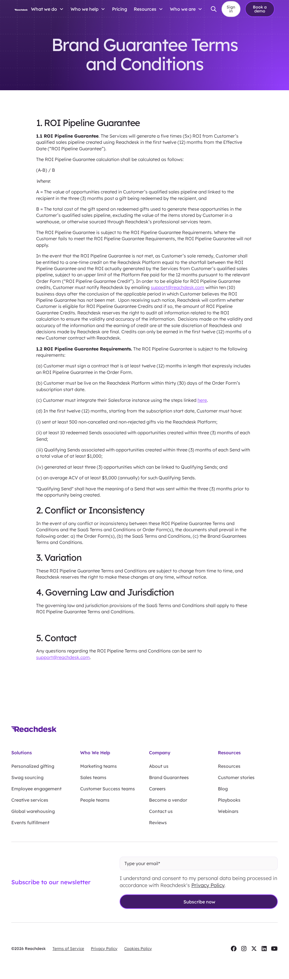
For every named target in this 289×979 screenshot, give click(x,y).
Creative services (29, 800)
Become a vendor (168, 800)
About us (158, 766)
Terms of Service (68, 948)
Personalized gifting (32, 766)
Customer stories (236, 777)
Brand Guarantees (169, 777)
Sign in (231, 9)
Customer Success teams (107, 788)
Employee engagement (36, 788)
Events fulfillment (30, 822)
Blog (223, 788)
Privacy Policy (207, 885)
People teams (95, 800)
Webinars (228, 811)
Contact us (161, 811)
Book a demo (260, 9)
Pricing (119, 9)
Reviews (158, 822)
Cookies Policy (138, 948)
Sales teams (93, 777)
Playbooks (229, 800)
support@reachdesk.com (177, 287)
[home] (21, 9)
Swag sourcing (27, 777)
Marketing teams (98, 766)
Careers (157, 788)
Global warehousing (33, 811)
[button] (47, 9)
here (202, 400)
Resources (229, 766)
